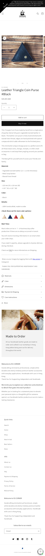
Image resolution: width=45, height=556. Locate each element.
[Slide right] (27, 83)
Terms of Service (9, 486)
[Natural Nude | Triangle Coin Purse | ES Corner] (4, 219)
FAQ (10, 250)
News (6, 449)
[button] (2, 13)
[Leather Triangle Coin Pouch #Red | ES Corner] (16, 219)
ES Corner (19, 552)
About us (7, 462)
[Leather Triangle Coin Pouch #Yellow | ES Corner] (21, 219)
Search (6, 425)
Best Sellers (8, 444)
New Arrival (8, 439)
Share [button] (6, 303)
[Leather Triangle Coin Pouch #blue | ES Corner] (10, 219)
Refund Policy (9, 491)
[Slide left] (18, 83)
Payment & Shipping (11, 476)
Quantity (4, 103)
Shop (6, 435)
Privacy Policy (8, 481)
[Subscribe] (38, 531)
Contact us (8, 467)
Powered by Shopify (26, 552)
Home (6, 430)
